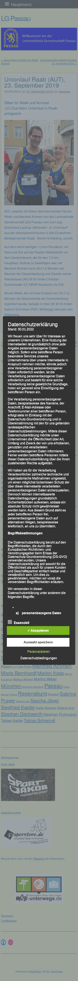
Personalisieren (38, 651)
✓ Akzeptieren (38, 630)
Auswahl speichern (38, 642)
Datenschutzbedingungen (38, 658)
